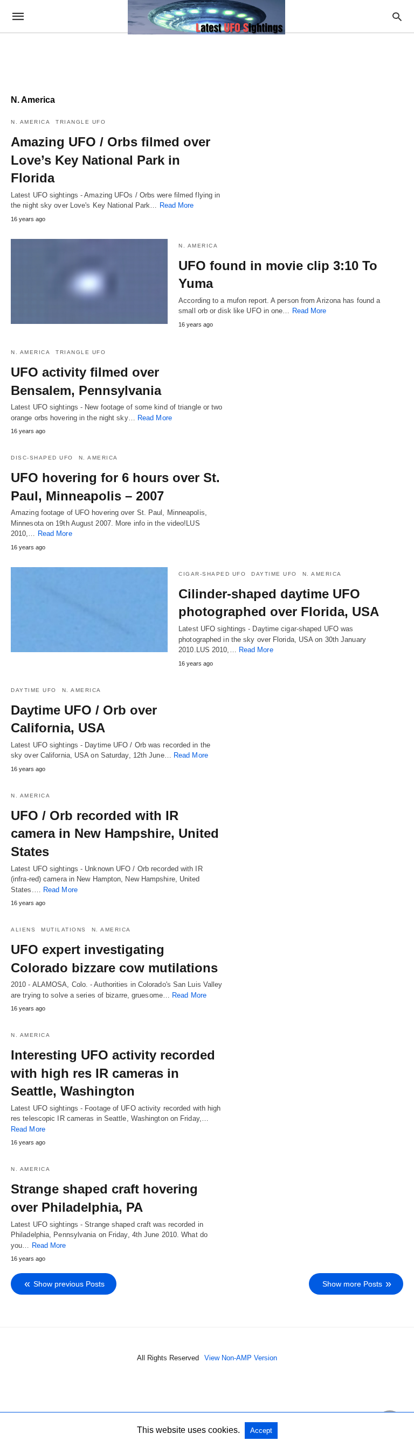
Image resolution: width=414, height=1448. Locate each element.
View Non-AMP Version (240, 1358)
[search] (397, 16)
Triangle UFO (81, 122)
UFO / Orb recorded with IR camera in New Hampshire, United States (115, 833)
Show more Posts (352, 1284)
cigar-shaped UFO (212, 574)
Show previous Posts (69, 1284)
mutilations (63, 930)
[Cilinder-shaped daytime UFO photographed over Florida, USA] (89, 609)
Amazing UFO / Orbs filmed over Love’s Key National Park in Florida (110, 160)
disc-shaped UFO (42, 458)
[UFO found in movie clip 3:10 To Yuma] (89, 281)
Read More (177, 205)
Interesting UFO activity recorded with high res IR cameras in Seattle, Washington (113, 1073)
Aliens (23, 930)
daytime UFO (274, 574)
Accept (261, 1430)
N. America (30, 122)
